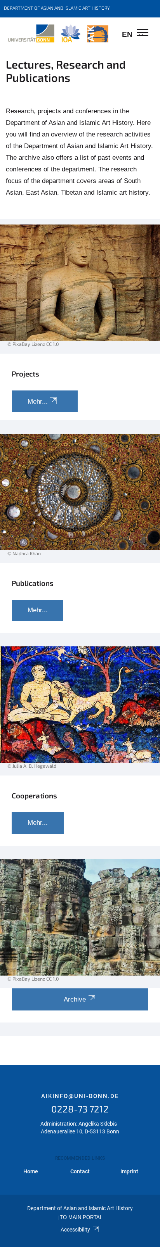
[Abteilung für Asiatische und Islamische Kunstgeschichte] (58, 33)
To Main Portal (81, 1217)
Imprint (129, 1171)
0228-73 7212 (80, 1108)
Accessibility (75, 1229)
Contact (80, 1171)
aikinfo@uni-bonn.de (80, 1096)
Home (30, 1171)
